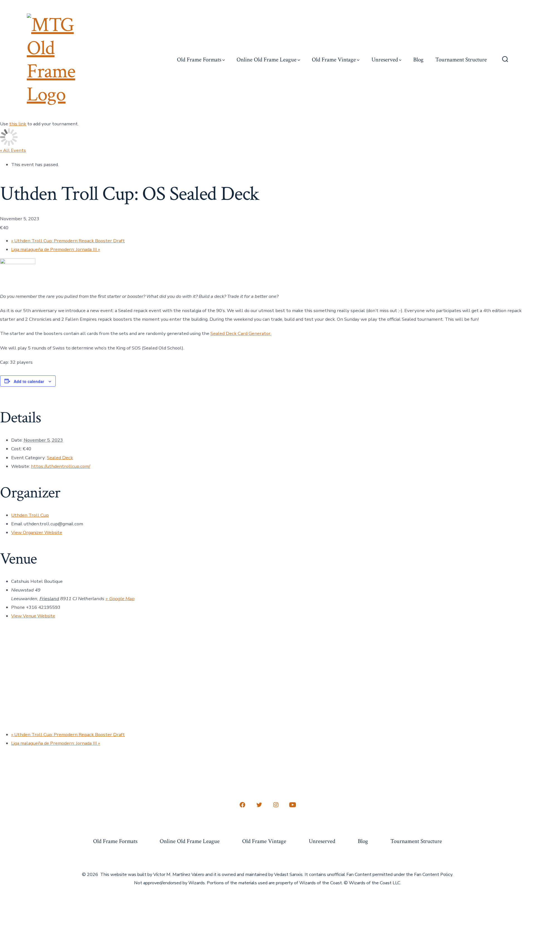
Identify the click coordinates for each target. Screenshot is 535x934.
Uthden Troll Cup (30, 515)
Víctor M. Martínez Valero (178, 874)
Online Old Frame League (266, 59)
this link (17, 124)
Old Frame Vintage (334, 59)
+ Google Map (120, 598)
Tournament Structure (461, 59)
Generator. (259, 333)
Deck (231, 333)
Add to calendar (29, 381)
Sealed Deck (60, 457)
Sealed (218, 333)
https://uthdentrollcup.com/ (60, 466)
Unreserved (384, 59)
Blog (418, 59)
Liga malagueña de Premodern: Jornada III (55, 249)
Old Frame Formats (199, 59)
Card (242, 333)
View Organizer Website (36, 532)
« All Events (13, 150)
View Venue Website (33, 616)
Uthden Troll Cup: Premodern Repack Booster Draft (68, 241)
